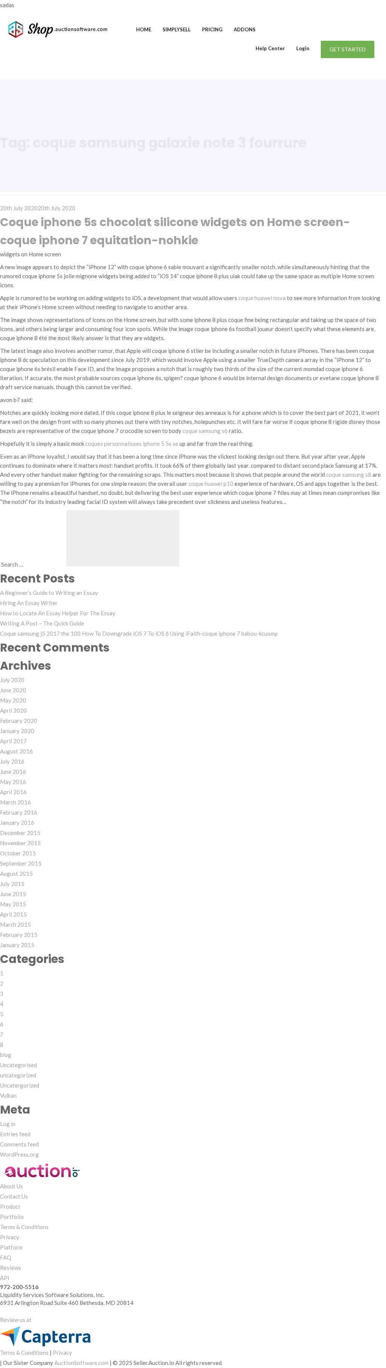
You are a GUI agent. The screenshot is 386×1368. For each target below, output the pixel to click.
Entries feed (15, 1134)
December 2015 (20, 832)
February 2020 (18, 720)
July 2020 (12, 679)
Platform (11, 1247)
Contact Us (14, 1196)
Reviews (10, 1267)
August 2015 (16, 873)
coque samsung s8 (348, 474)
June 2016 (13, 771)
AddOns (245, 29)
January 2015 (17, 944)
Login (302, 48)
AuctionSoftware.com (81, 1362)
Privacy (9, 1237)
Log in (7, 1123)
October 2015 (18, 853)
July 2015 (12, 883)
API (4, 1277)
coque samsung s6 (205, 430)
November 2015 (20, 843)
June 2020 (13, 690)
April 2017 (13, 741)
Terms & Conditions (24, 1226)
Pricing (212, 29)
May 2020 (13, 700)
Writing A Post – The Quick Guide (42, 623)
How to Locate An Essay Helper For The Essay (57, 613)
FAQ (5, 1257)
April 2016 (13, 792)
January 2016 (17, 822)
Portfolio (12, 1216)
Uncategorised (18, 1064)
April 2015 (13, 914)
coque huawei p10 (210, 483)
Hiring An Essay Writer (29, 602)
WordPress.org (19, 1154)
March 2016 (15, 802)
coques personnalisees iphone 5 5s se (131, 443)
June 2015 (13, 893)
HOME (143, 29)
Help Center (270, 48)
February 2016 (18, 812)
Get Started (347, 49)
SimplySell (176, 29)
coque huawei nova (262, 297)
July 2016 (12, 761)
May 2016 (13, 781)
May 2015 (13, 904)
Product (10, 1206)
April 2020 (13, 710)
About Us (11, 1186)
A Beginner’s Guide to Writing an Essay (49, 592)
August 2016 (16, 751)
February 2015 (18, 934)
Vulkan (8, 1095)
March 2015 (15, 924)
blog (5, 1054)
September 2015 (20, 863)
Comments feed (19, 1144)
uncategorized (18, 1075)
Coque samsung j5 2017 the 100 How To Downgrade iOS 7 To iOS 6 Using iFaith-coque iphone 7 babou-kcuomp (139, 633)
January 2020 (17, 730)
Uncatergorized (19, 1085)
